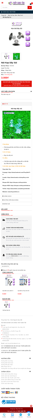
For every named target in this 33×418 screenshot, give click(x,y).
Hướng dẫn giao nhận (7, 364)
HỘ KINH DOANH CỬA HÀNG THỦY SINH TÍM (13, 322)
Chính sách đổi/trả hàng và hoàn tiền (11, 379)
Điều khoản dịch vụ (6, 366)
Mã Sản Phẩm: (5, 65)
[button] (16, 104)
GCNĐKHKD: (4, 350)
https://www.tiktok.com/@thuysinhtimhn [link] (18, 188)
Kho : (2, 74)
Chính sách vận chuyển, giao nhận (10, 377)
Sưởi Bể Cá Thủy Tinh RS (23, 290)
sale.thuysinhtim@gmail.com (12, 343)
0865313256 (14, 256)
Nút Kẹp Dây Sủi (6, 310)
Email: (3, 343)
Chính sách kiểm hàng (7, 383)
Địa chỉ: (3, 325)
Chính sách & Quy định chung (9, 374)
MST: (2, 346)
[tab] (16, 103)
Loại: (2, 68)
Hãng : (3, 70)
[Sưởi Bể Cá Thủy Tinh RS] (24, 281)
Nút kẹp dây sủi (16, 108)
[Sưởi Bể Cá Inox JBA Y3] (8, 281)
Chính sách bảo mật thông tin (9, 375)
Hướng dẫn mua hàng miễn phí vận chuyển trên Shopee (16, 368)
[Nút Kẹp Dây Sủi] (6, 305)
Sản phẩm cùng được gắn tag (9, 264)
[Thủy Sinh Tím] (16, 3)
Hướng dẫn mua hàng (7, 360)
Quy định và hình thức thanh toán (10, 381)
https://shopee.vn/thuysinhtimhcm (20, 185)
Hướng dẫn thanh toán (7, 362)
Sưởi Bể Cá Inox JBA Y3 (7, 290)
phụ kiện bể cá (5, 266)
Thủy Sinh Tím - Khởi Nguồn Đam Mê (11, 320)
